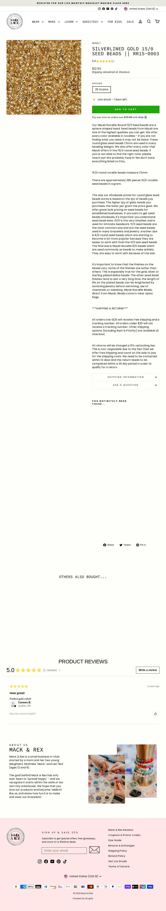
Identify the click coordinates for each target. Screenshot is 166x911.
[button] (59, 670)
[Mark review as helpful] (156, 713)
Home (95, 43)
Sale (130, 21)
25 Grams (101, 89)
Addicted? (91, 21)
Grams (97, 83)
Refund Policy (116, 856)
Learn (70, 21)
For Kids (115, 21)
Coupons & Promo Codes (124, 835)
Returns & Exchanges (121, 845)
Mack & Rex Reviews (120, 830)
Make (52, 21)
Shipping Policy (117, 850)
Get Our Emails (117, 861)
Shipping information (126, 377)
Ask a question (126, 385)
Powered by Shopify (83, 898)
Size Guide (115, 840)
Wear (36, 21)
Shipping (97, 72)
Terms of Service (119, 866)
